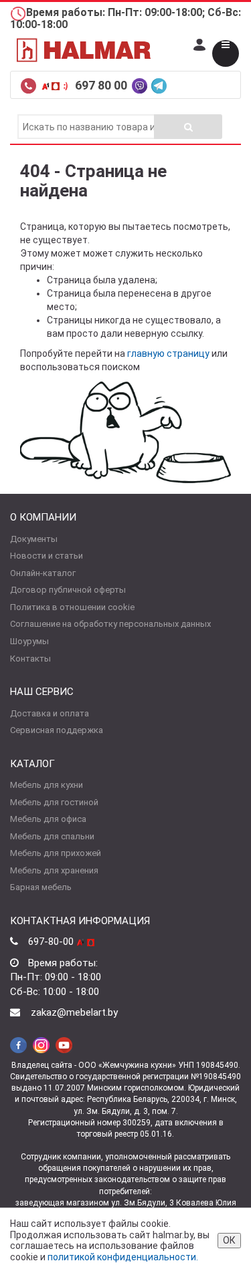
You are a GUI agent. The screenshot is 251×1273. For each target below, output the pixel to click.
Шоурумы (29, 641)
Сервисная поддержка (56, 730)
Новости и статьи (46, 556)
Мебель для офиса (48, 819)
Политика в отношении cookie (72, 607)
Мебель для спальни (52, 836)
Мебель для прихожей (55, 853)
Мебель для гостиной (54, 802)
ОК (229, 1240)
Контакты (30, 659)
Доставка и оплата (49, 713)
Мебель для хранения (54, 870)
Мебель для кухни (46, 785)
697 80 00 (102, 85)
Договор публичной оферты (68, 590)
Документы (34, 539)
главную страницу (168, 353)
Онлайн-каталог (43, 573)
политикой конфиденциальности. (123, 1257)
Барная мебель (41, 887)
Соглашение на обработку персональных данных (110, 624)
